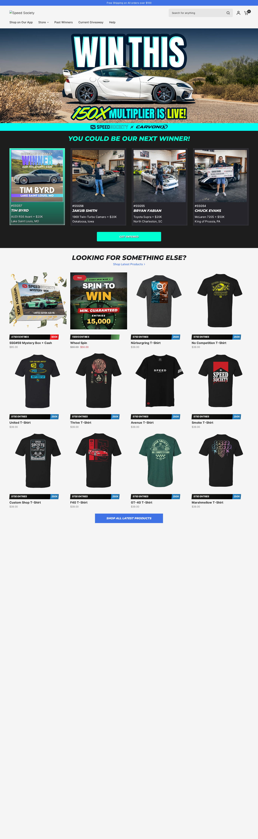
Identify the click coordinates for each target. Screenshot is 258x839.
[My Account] (238, 13)
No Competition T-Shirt (209, 343)
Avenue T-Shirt (142, 422)
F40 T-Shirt (78, 502)
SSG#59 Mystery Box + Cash (30, 343)
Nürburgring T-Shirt (146, 343)
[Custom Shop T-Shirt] (37, 460)
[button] (129, 236)
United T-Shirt (20, 422)
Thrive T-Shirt (80, 422)
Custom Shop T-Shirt (25, 502)
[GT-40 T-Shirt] (159, 460)
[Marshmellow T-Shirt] (220, 460)
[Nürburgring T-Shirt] (159, 301)
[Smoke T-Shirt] (220, 380)
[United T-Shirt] (37, 380)
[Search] (228, 13)
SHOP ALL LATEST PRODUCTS (129, 518)
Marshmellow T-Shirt (207, 502)
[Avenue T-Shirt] (159, 380)
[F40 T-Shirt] (98, 460)
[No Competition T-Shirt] (220, 301)
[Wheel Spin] (98, 301)
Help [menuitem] (112, 22)
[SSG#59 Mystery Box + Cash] (37, 301)
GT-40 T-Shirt (141, 502)
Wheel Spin (78, 343)
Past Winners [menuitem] (63, 22)
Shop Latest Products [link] (128, 264)
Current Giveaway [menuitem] (91, 22)
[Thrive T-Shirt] (98, 380)
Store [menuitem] (42, 22)
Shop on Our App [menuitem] (21, 22)
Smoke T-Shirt (202, 422)
